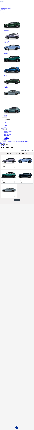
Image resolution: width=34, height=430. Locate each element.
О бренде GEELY (4, 141)
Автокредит (5, 125)
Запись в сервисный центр (7, 130)
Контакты (27, 141)
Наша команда (18, 141)
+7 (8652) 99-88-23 (3, 143)
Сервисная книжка (6, 138)
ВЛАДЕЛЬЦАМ (4, 128)
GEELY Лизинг (6, 127)
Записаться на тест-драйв (7, 121)
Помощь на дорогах (6, 136)
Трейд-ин (5, 122)
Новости (14, 141)
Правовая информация (23, 141)
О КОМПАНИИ (4, 139)
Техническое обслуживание (7, 131)
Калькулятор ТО (6, 132)
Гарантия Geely (6, 137)
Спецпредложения (6, 120)
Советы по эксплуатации (7, 134)
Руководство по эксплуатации (8, 133)
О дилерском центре (10, 141)
